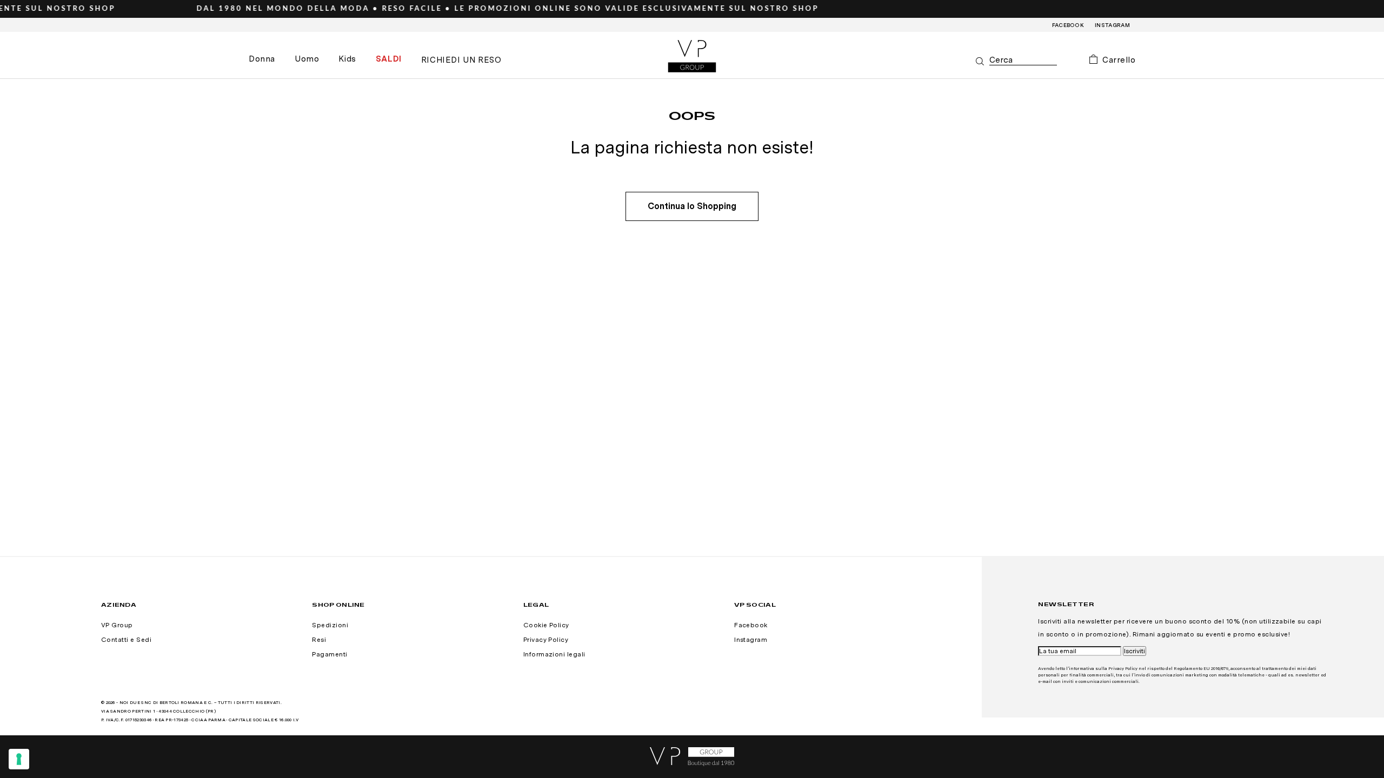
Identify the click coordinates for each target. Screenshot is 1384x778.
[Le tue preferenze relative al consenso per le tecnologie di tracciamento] (19, 759)
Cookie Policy (546, 625)
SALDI (389, 59)
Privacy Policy (546, 639)
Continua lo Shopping (692, 206)
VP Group (117, 625)
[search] (1023, 60)
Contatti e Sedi (126, 639)
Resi (319, 639)
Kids (347, 59)
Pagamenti (329, 654)
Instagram (1112, 25)
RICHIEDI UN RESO (461, 60)
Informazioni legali (554, 654)
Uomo (307, 59)
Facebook (1068, 25)
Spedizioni (330, 625)
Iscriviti (1134, 651)
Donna (262, 59)
